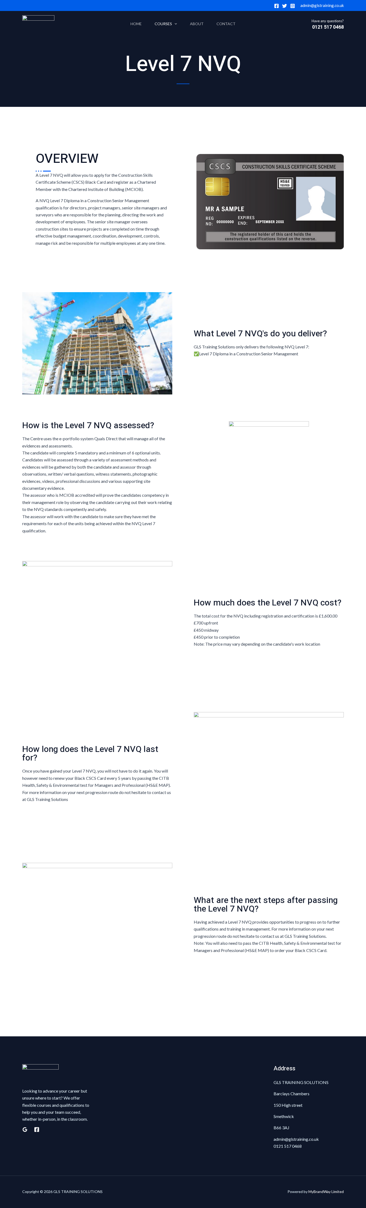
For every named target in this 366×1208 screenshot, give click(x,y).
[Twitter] (284, 5)
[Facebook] (276, 5)
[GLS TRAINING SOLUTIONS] (38, 23)
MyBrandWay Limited (326, 1191)
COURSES (163, 23)
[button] (174, 24)
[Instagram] (292, 5)
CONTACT (226, 23)
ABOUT (197, 23)
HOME (136, 23)
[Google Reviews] (25, 1129)
